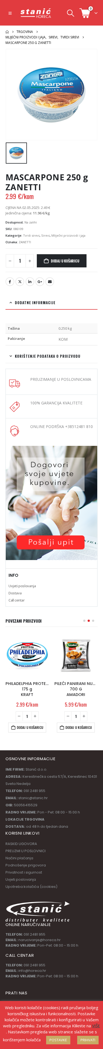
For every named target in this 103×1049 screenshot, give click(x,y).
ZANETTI (25, 242)
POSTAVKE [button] (58, 1039)
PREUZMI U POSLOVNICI (25, 851)
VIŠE (96, 1025)
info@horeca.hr (32, 970)
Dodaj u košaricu (65, 261)
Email (49, 281)
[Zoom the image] (51, 448)
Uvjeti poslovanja (22, 585)
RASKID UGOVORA (21, 843)
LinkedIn (30, 281)
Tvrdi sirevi (31, 235)
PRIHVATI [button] (87, 1039)
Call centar (17, 600)
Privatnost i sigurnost (23, 872)
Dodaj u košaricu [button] (30, 727)
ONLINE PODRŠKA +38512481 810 (61, 426)
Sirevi (45, 235)
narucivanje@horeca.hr (39, 939)
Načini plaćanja (19, 858)
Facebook (9, 281)
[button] (10, 13)
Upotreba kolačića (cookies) (31, 886)
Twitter (19, 281)
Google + (39, 281)
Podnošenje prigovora (25, 865)
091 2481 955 (34, 934)
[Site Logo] (36, 13)
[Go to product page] (27, 655)
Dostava (15, 593)
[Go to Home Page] (7, 32)
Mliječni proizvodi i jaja (68, 235)
